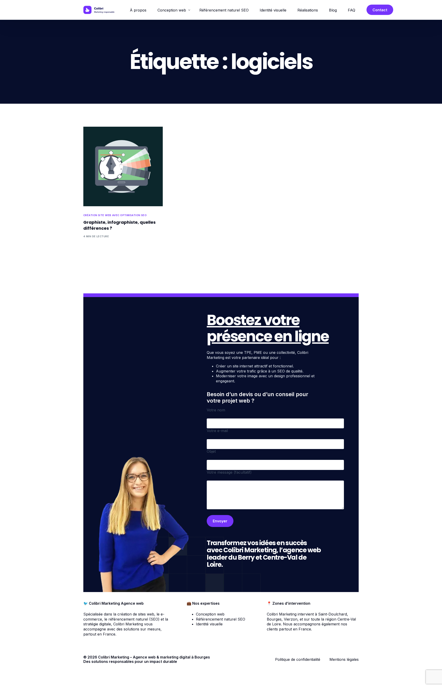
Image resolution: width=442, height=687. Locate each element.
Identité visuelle (209, 624)
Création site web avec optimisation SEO (115, 215)
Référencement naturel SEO (220, 619)
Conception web (210, 614)
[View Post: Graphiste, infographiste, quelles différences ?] (123, 166)
